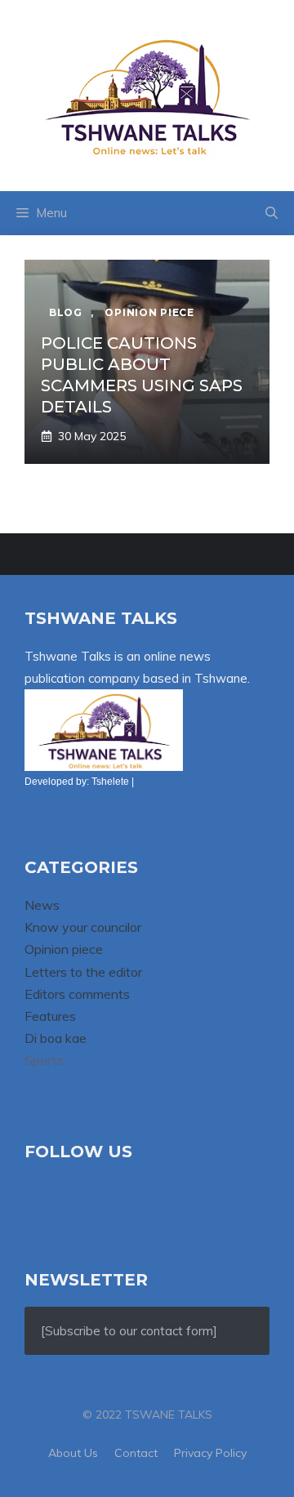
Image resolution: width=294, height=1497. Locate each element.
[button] (271, 213)
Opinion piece (63, 949)
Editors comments (77, 994)
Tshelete (110, 781)
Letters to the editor (83, 972)
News (42, 905)
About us (73, 1453)
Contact (136, 1453)
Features (50, 1016)
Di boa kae (55, 1038)
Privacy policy (210, 1453)
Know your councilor (82, 927)
